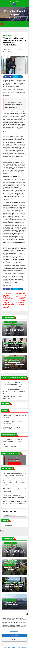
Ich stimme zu (14, 463)
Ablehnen (14, 639)
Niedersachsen (13, 560)
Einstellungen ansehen (14, 644)
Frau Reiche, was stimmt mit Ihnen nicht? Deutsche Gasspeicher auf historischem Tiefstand (14, 475)
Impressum (23, 647)
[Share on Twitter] (15, 76)
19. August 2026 (9, 554)
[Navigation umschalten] (15, 24)
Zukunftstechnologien (14, 360)
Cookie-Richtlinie (6, 647)
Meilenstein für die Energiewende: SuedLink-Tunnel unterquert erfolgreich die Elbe (14, 482)
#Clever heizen (17, 49)
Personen (5, 35)
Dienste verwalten (14, 631)
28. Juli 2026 (8, 589)
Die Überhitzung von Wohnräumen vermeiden (14, 364)
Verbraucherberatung (18, 324)
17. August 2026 (9, 572)
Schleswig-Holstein (8, 562)
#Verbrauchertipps (8, 52)
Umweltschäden (7, 324)
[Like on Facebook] (10, 76)
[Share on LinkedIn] (20, 76)
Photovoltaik (13, 599)
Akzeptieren (15, 635)
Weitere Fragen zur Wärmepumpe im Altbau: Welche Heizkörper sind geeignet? (20, 299)
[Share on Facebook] (5, 76)
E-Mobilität (14, 582)
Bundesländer (7, 321)
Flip (2, 530)
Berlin (5, 343)
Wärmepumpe (21, 343)
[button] (26, 614)
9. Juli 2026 (8, 607)
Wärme (10, 35)
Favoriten (14, 321)
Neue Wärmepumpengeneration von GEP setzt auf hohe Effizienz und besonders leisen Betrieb (14, 503)
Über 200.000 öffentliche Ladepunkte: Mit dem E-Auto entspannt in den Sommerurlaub (14, 490)
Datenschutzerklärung (15, 647)
